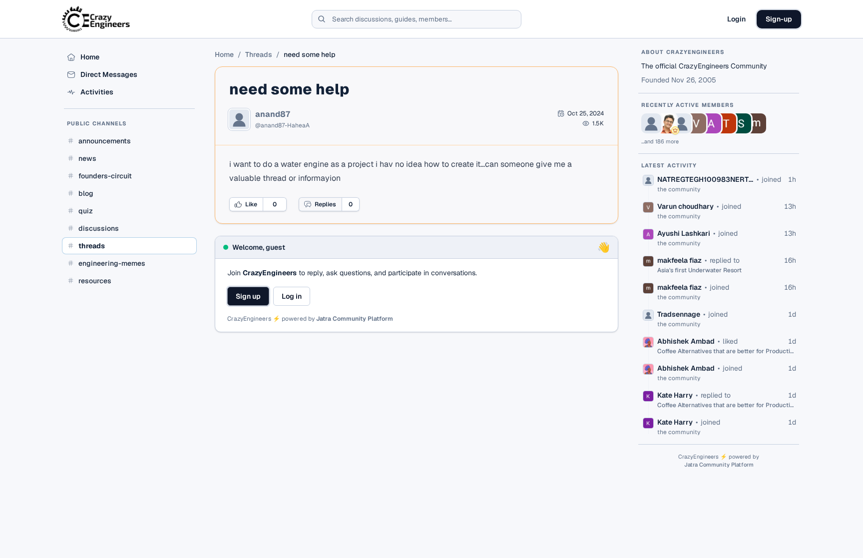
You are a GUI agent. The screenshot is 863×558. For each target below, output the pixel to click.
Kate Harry (675, 395)
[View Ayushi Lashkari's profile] (711, 123)
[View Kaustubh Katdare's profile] (666, 123)
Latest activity (669, 165)
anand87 (272, 114)
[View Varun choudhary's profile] (696, 123)
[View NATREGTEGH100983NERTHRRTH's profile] (651, 123)
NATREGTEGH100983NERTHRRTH (705, 179)
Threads (258, 54)
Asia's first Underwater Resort (699, 270)
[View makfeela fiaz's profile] (756, 123)
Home (224, 54)
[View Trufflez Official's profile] (726, 123)
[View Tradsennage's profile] (681, 123)
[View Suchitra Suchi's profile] (741, 123)
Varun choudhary (685, 206)
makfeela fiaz (679, 260)
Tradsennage (678, 314)
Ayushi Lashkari (683, 233)
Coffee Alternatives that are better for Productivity (726, 351)
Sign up (248, 296)
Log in (292, 296)
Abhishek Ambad (686, 341)
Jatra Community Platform (354, 319)
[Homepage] (96, 19)
